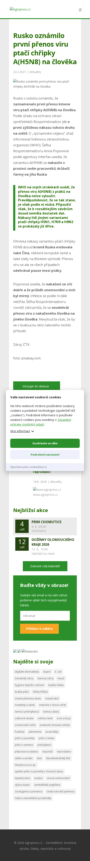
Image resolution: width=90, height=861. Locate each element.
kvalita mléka (56, 685)
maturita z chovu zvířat (52, 705)
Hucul (61, 678)
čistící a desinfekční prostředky (33, 798)
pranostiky (52, 731)
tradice (38, 778)
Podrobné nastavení (45, 454)
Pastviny (19, 731)
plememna (35, 731)
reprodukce (64, 751)
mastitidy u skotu (25, 705)
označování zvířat (25, 725)
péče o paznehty (25, 738)
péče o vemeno (24, 745)
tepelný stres (22, 778)
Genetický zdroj (24, 678)
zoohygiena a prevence (28, 791)
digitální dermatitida (27, 671)
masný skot (52, 698)
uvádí (64, 187)
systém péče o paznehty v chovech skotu (39, 771)
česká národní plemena (61, 791)
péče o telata (46, 738)
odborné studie (24, 718)
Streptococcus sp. (25, 765)
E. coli (58, 671)
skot (39, 758)
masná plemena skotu (28, 698)
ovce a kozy (64, 718)
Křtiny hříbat (40, 692)
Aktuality (35, 72)
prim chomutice (46, 522)
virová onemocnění (58, 778)
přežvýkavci (44, 745)
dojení (47, 671)
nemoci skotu (51, 711)
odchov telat (45, 718)
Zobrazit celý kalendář (45, 566)
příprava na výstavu (26, 751)
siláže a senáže (24, 758)
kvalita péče (22, 692)
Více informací (20, 431)
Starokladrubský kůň (58, 758)
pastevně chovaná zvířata (55, 725)
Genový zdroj (45, 678)
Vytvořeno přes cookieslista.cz (28, 467)
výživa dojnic (22, 785)
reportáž (47, 751)
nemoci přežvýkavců (27, 711)
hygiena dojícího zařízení (29, 685)
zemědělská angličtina (47, 785)
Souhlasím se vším (45, 443)
